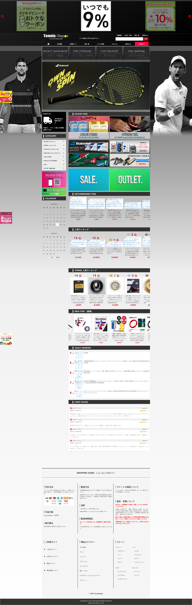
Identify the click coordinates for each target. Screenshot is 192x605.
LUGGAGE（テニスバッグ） (51, 149)
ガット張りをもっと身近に (128, 125)
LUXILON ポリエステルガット (88, 125)
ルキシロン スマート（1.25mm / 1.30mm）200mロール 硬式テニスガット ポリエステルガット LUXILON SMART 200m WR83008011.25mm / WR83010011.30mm (117, 299)
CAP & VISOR (48, 157)
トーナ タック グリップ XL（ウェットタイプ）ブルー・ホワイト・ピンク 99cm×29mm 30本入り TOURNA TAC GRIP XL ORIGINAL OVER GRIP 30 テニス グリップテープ (117, 213)
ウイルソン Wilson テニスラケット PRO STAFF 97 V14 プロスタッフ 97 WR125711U (136, 250)
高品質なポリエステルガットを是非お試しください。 (88, 127)
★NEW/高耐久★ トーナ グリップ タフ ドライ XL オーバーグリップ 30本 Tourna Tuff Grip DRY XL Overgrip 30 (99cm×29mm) (81, 213)
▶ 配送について (49, 563)
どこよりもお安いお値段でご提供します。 (86, 179)
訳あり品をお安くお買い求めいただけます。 (127, 179)
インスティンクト (139, 562)
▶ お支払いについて (51, 556)
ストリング (83, 556)
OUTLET (123, 178)
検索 (145, 39)
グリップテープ (84, 566)
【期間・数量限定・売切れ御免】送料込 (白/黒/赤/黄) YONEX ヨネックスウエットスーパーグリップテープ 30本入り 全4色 (140, 337)
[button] (50, 85)
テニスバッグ (83, 561)
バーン (119, 554)
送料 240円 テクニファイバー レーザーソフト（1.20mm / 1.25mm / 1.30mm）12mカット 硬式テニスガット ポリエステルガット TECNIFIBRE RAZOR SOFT (122, 337)
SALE (81, 178)
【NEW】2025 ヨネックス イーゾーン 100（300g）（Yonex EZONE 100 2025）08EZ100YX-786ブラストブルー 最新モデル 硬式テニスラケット (135, 213)
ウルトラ (120, 562)
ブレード (120, 558)
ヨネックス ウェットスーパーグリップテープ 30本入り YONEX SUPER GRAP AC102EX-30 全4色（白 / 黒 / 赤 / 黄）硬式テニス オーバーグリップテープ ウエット (116, 391)
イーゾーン (137, 571)
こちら (96, 511)
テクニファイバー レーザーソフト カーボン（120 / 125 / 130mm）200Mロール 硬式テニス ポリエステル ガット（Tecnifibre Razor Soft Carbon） (103, 337)
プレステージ (137, 554)
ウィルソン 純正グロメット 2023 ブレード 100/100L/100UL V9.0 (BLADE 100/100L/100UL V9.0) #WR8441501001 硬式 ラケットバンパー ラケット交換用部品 (85, 337)
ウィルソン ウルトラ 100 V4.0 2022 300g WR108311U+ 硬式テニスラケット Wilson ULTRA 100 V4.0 (99, 250)
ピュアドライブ (122, 571)
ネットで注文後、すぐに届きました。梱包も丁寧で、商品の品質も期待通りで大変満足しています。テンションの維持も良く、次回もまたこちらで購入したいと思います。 (109, 426)
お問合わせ (145, 35)
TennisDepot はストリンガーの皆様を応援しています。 (129, 127)
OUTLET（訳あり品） (50, 168)
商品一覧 (137, 35)
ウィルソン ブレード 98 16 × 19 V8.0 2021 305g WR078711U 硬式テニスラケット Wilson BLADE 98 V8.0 (118, 250)
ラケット (82, 552)
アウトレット (83, 580)
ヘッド (134, 547)
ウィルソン (119, 547)
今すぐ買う (82, 129)
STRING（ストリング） (50, 145)
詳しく (123, 129)
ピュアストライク (122, 579)
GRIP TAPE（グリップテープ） (52, 153)
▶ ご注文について (50, 549)
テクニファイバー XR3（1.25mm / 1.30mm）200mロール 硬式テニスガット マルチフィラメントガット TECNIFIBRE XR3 (136, 299)
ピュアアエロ (121, 575)
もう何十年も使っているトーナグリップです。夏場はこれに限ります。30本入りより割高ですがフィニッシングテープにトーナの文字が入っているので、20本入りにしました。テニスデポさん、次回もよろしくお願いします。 (108, 437)
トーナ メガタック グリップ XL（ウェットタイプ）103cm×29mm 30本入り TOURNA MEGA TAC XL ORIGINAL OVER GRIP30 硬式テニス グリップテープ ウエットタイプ (99, 213)
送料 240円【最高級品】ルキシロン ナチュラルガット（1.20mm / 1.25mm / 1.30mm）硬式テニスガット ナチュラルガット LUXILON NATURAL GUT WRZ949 (116, 361)
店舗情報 (119, 35)
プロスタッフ (121, 551)
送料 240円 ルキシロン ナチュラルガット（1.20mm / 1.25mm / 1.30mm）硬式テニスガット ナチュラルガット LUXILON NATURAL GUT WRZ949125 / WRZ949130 (99, 299)
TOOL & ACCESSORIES (50, 160)
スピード (136, 558)
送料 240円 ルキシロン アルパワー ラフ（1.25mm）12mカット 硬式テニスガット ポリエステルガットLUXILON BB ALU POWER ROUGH (81, 251)
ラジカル (136, 551)
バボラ (117, 568)
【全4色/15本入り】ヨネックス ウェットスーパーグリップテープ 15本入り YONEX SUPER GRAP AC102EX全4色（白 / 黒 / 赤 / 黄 (116, 381)
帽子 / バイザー (84, 571)
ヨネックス (135, 568)
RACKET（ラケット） (50, 141)
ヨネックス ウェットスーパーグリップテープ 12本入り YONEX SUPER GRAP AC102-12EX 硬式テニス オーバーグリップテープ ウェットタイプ (116, 371)
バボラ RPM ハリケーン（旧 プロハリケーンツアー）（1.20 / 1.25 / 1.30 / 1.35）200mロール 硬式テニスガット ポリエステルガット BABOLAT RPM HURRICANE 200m (81, 299)
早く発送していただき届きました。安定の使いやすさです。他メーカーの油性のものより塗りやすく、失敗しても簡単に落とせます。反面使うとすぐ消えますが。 (109, 414)
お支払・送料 (128, 35)
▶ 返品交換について (51, 570)
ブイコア (136, 575)
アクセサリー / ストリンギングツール (90, 575)
